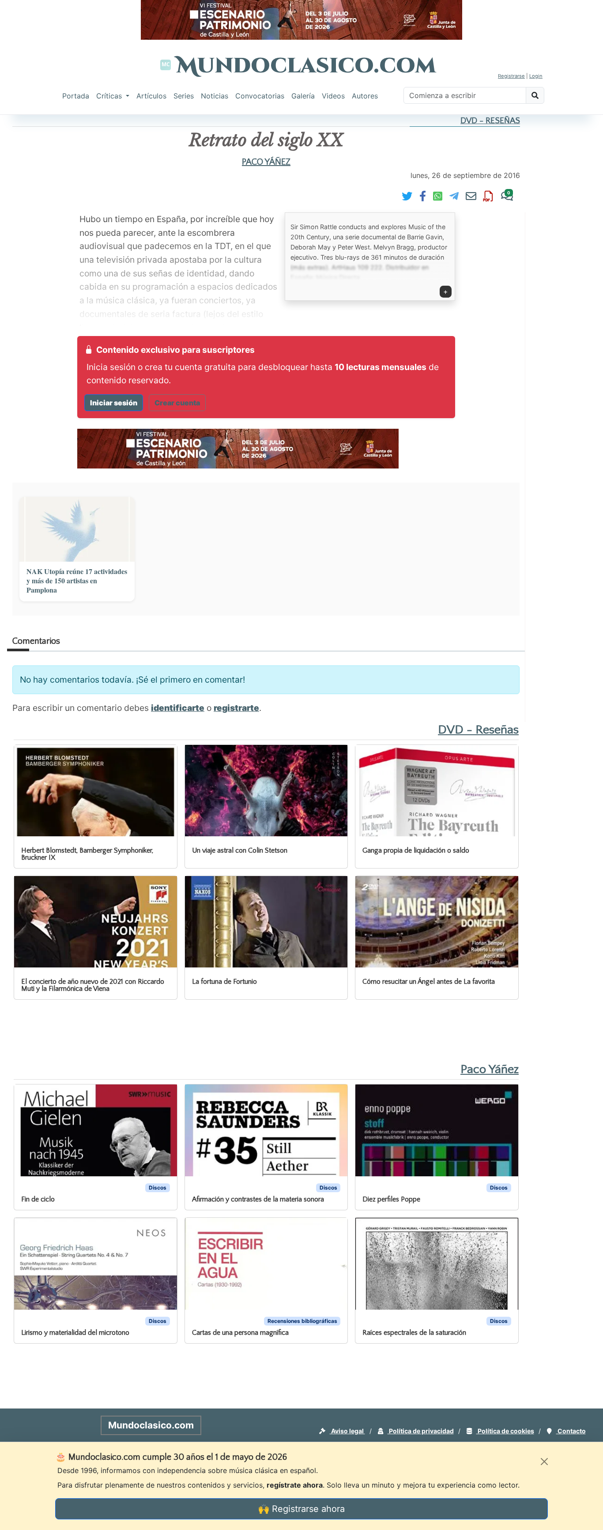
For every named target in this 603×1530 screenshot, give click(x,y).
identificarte (177, 708)
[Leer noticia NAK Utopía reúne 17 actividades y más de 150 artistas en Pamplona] (77, 529)
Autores (365, 95)
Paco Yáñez (266, 162)
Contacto (571, 1431)
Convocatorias (259, 95)
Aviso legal (347, 1431)
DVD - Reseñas (490, 120)
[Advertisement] (320, 1030)
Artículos (151, 95)
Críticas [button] (110, 95)
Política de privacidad (421, 1431)
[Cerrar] (544, 1461)
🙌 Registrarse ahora (301, 1509)
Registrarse (511, 76)
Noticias (214, 95)
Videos (333, 95)
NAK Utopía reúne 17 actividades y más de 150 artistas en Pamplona (76, 580)
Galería (303, 95)
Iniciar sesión (113, 402)
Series (183, 95)
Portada (75, 95)
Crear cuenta (177, 402)
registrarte (236, 708)
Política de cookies (505, 1431)
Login (536, 76)
